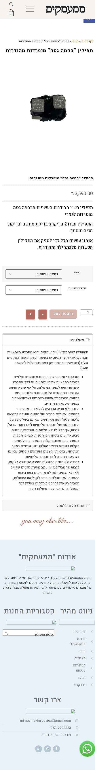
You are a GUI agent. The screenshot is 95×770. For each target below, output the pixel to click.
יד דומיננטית (77, 288)
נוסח (77, 272)
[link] (30, 8)
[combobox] (28, 632)
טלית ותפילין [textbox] (30, 634)
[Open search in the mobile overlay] (11, 4)
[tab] (47, 339)
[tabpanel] (47, 108)
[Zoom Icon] (47, 108)
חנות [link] (75, 41)
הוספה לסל (63, 314)
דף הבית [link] (87, 41)
